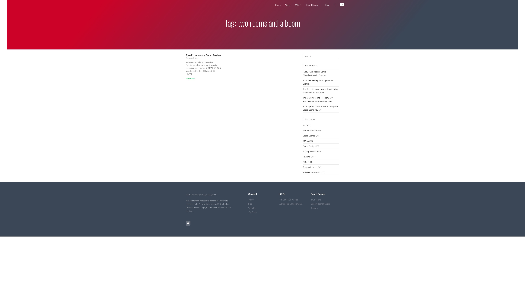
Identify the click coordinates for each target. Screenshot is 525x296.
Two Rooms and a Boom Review (203, 55)
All (304, 125)
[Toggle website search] (334, 5)
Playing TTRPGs (310, 151)
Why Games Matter (311, 172)
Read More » (190, 79)
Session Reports (310, 167)
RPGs (305, 162)
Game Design (309, 146)
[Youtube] (188, 223)
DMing (306, 141)
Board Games (309, 135)
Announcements (310, 130)
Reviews (306, 156)
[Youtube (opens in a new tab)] (342, 5)
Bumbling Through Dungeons (203, 5)
